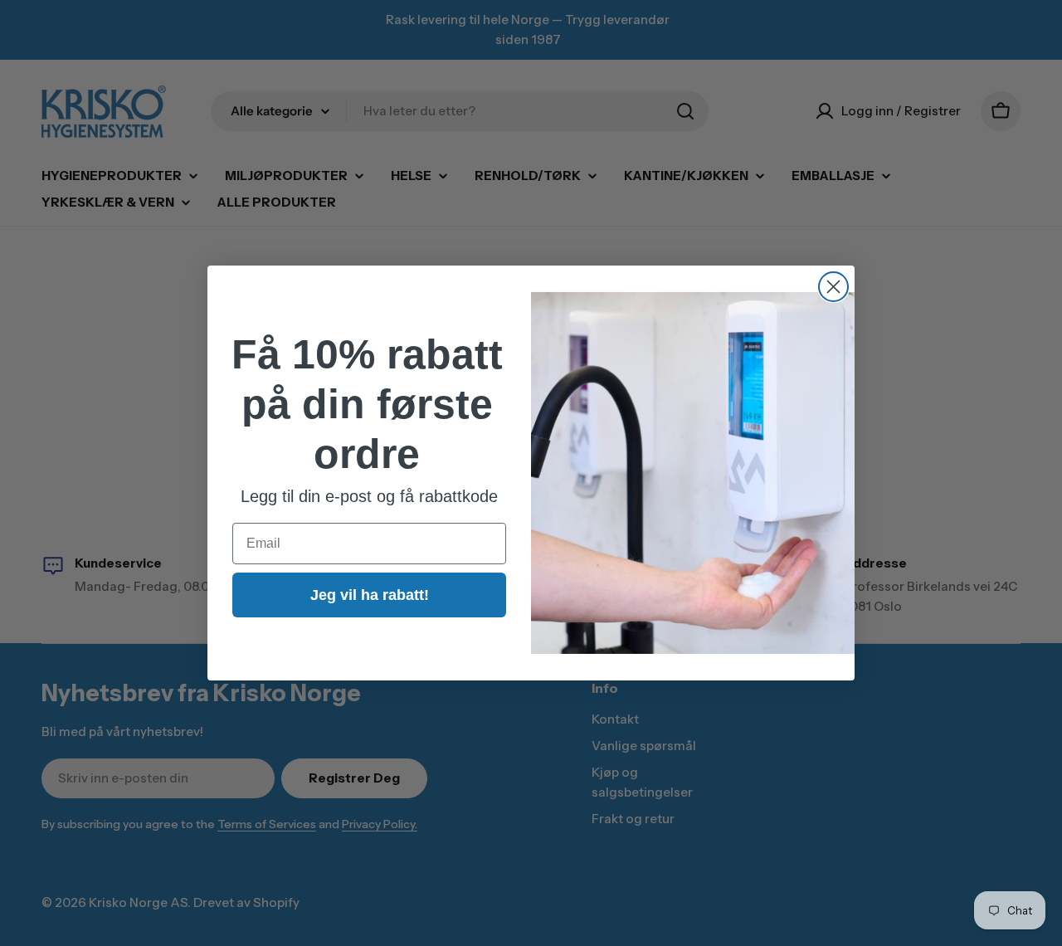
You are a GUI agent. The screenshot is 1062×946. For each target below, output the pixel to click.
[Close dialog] (833, 286)
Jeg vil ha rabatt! (369, 595)
